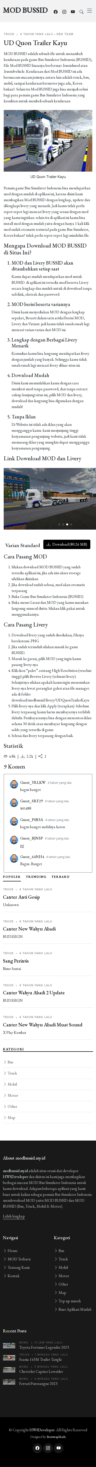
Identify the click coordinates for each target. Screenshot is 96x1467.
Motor (12, 1095)
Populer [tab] (12, 877)
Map (11, 1117)
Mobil (12, 1084)
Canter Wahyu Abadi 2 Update (34, 992)
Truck (12, 1073)
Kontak (13, 1275)
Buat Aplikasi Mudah (74, 1309)
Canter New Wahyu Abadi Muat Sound (42, 1024)
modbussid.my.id (15, 1170)
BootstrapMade (56, 1437)
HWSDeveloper (15, 1176)
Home (12, 1250)
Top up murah (69, 1301)
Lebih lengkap (14, 1216)
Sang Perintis (16, 961)
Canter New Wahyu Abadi (29, 929)
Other (12, 1106)
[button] (59, 524)
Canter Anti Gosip (21, 897)
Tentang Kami (18, 1267)
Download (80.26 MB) (69, 544)
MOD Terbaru (19, 1259)
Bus (10, 1062)
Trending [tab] (36, 877)
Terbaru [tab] (60, 877)
